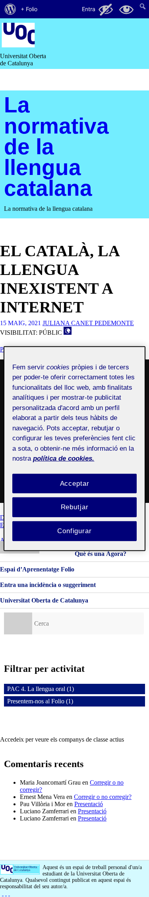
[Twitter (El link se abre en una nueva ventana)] (9, 893)
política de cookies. (63, 458)
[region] (74, 448)
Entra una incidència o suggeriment (48, 584)
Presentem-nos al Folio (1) (40, 701)
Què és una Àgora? (100, 553)
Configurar (74, 531)
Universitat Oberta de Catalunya (44, 600)
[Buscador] (18, 623)
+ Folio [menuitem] (29, 9)
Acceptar (74, 483)
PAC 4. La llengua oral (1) (40, 688)
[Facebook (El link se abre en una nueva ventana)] (3, 893)
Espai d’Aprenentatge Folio (37, 569)
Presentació (88, 804)
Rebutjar (75, 507)
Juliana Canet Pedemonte (88, 323)
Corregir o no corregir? (103, 796)
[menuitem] (10, 9)
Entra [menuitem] (88, 9)
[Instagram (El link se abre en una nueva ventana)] (6, 893)
